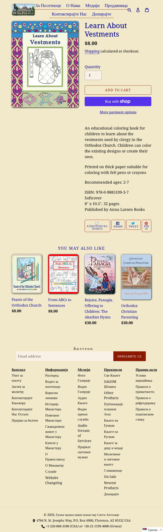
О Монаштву (54, 465)
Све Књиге (112, 375)
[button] (152, 529)
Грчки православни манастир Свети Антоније (87, 514)
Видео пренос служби (83, 414)
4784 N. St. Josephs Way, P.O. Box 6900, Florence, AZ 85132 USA (84, 520)
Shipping (92, 51)
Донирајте (111, 494)
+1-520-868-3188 (57, 526)
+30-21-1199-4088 (96, 526)
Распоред (52, 375)
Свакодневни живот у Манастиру (55, 431)
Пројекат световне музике (84, 452)
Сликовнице (113, 470)
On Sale (110, 476)
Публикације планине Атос (113, 409)
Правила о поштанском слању (144, 414)
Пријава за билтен (25, 420)
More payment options (118, 112)
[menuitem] (48, 5)
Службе (50, 471)
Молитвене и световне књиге (112, 459)
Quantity (92, 66)
